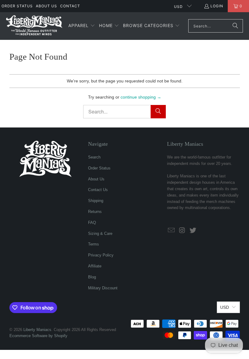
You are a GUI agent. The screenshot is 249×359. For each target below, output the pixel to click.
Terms (93, 244)
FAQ (92, 222)
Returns (95, 211)
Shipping (95, 200)
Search (94, 157)
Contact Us (98, 189)
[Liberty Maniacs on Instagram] (182, 231)
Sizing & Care (100, 233)
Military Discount (103, 288)
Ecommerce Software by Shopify (38, 335)
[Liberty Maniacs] (34, 26)
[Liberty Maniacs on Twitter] (193, 231)
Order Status (17, 6)
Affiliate (94, 266)
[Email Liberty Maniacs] (171, 231)
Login (216, 6)
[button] (81, 26)
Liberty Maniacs (37, 329)
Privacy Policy (101, 255)
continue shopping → (141, 97)
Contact (70, 6)
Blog (92, 277)
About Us (46, 6)
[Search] (235, 26)
